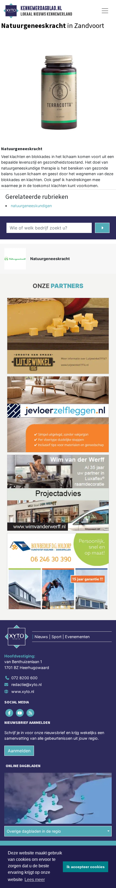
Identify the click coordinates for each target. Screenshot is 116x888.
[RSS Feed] (30, 712)
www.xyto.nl (22, 691)
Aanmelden (19, 750)
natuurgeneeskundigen (31, 205)
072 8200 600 (24, 677)
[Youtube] (20, 712)
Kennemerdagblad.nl (41, 8)
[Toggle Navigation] (105, 11)
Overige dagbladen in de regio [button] (34, 831)
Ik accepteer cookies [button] (86, 867)
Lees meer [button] (35, 879)
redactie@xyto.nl (26, 684)
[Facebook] (9, 712)
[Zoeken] (102, 228)
